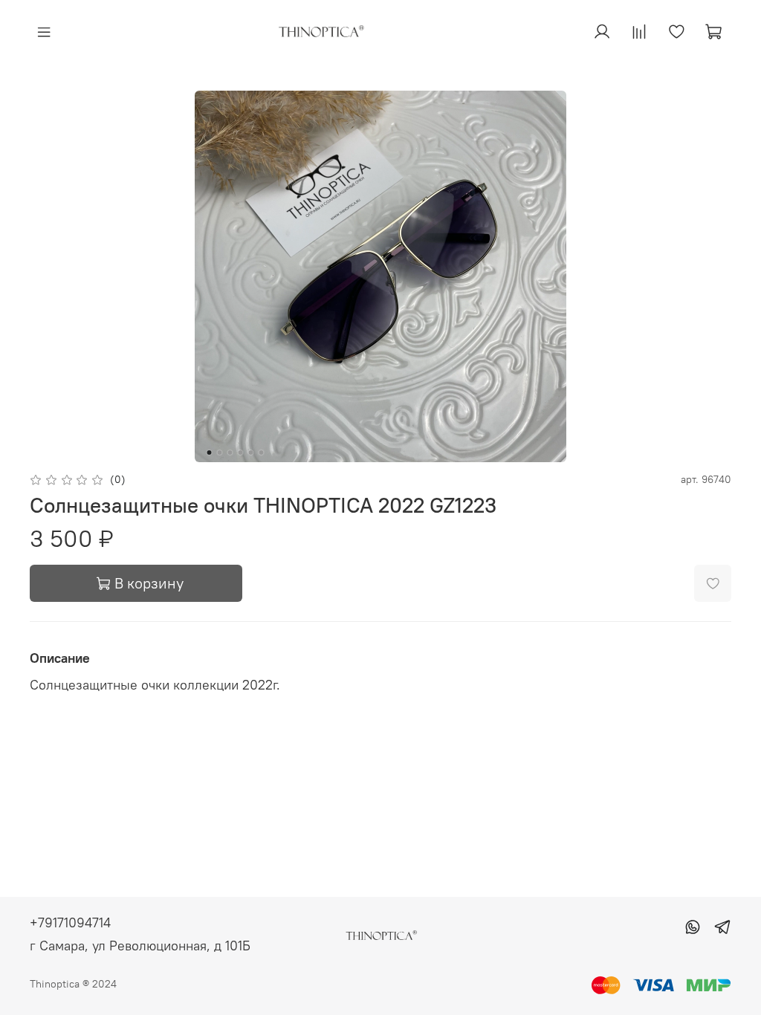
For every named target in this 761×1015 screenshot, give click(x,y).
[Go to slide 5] (251, 452)
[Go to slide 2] (220, 452)
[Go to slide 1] (209, 452)
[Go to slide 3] (230, 452)
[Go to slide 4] (241, 452)
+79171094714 (70, 922)
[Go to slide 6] (261, 452)
